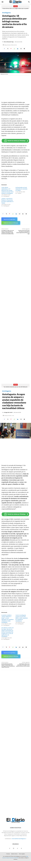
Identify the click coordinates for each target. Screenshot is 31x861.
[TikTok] (17, 848)
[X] (7, 48)
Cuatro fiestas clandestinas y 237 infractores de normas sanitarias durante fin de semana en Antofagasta (7, 190)
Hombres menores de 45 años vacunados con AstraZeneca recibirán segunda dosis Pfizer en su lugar (23, 232)
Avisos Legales (22, 853)
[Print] (22, 213)
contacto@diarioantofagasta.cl (18, 838)
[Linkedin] (17, 48)
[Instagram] (13, 848)
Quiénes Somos (14, 853)
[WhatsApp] (14, 48)
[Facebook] (4, 48)
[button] (2, 2)
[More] (24, 48)
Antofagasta (6, 12)
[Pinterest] (11, 48)
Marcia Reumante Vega (9, 41)
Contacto (8, 853)
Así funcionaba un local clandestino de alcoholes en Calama (21, 189)
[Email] (20, 48)
